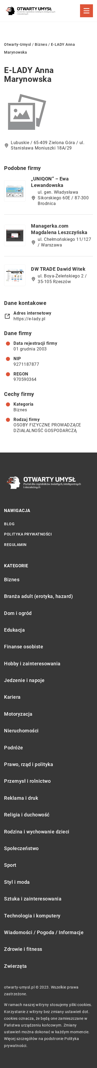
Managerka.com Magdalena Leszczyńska (59, 229)
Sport (10, 865)
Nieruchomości (21, 730)
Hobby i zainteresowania (32, 663)
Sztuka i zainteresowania (32, 899)
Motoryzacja (18, 714)
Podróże (13, 747)
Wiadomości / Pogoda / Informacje (44, 932)
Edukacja (14, 630)
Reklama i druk (21, 798)
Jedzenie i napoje (24, 680)
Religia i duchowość (27, 814)
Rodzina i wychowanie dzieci (37, 831)
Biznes (20, 409)
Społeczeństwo (21, 848)
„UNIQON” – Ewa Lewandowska (50, 182)
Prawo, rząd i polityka (28, 764)
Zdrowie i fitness (23, 949)
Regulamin (15, 544)
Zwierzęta (15, 966)
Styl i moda (17, 882)
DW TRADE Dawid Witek (58, 269)
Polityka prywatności (28, 534)
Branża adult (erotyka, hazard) (38, 596)
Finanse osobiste (23, 646)
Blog (9, 524)
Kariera (12, 697)
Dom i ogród (18, 613)
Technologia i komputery (32, 916)
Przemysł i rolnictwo (27, 781)
